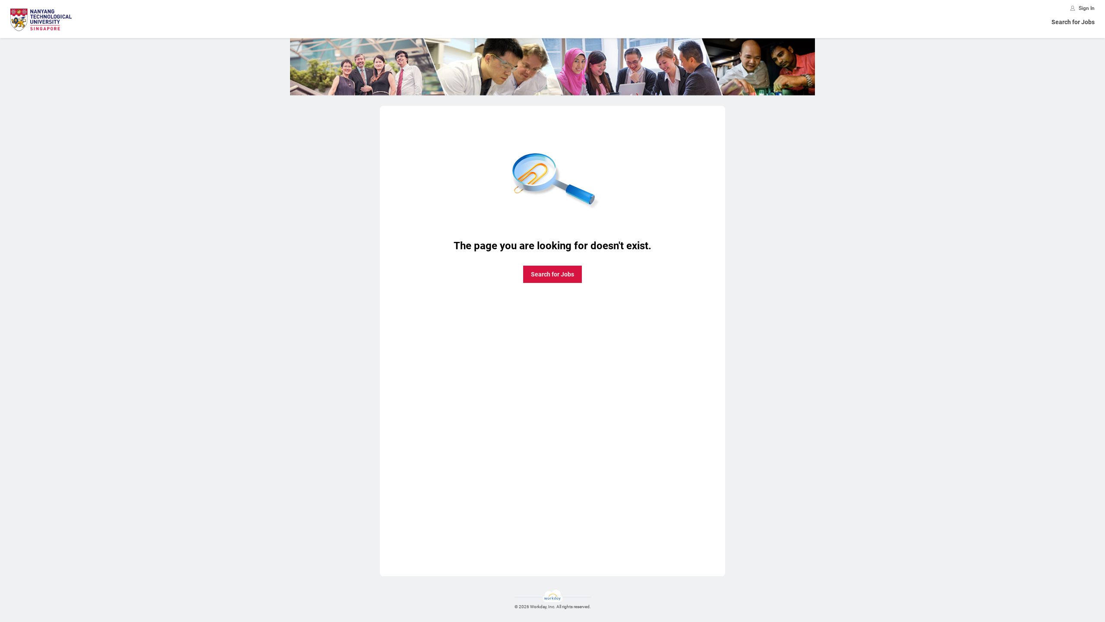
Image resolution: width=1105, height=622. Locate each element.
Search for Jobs (1073, 22)
